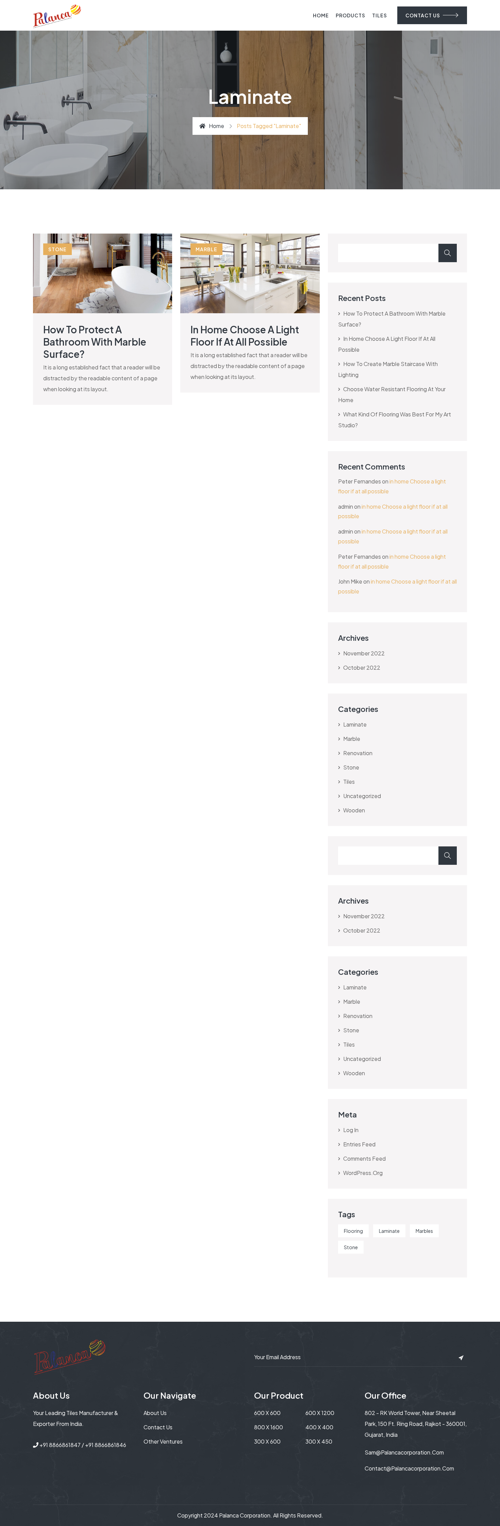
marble (206, 249)
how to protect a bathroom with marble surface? (94, 341)
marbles (424, 1231)
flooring (353, 1231)
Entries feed (359, 1144)
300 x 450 (318, 1441)
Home (321, 15)
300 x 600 (267, 1441)
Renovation (357, 753)
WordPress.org (363, 1172)
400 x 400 (319, 1427)
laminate (355, 724)
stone (57, 249)
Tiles (379, 15)
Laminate (389, 1231)
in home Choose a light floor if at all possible (244, 335)
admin (345, 506)
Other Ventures (163, 1441)
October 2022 (361, 667)
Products (350, 15)
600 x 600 (267, 1412)
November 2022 (364, 653)
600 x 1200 (319, 1412)
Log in (351, 1129)
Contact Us (158, 1427)
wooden (354, 810)
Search (447, 253)
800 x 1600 (268, 1427)
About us (155, 1412)
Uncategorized (362, 795)
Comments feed (364, 1158)
